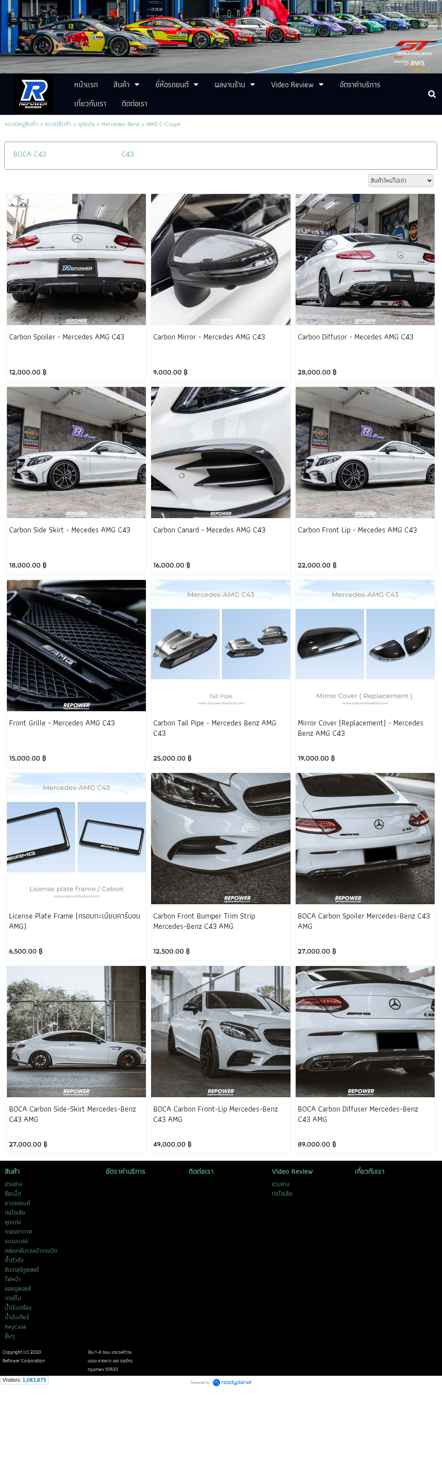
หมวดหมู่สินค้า (21, 124)
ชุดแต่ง (86, 124)
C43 (127, 154)
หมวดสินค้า (58, 124)
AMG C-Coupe (163, 124)
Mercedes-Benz (120, 124)
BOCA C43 (29, 154)
